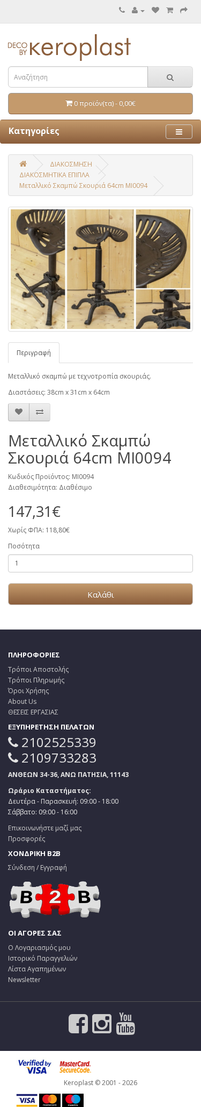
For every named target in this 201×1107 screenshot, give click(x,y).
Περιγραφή (34, 352)
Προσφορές (26, 838)
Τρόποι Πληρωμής (36, 680)
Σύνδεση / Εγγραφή (37, 867)
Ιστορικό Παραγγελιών (42, 958)
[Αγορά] (184, 10)
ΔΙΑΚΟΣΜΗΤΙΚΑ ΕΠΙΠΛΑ (54, 174)
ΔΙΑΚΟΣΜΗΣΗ (71, 164)
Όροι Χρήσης (28, 690)
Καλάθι (100, 594)
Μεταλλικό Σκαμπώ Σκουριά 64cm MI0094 (83, 185)
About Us (22, 701)
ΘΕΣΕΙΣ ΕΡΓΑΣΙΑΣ (33, 712)
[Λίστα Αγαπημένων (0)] (155, 10)
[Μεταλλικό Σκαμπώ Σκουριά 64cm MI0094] (100, 269)
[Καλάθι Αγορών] (169, 10)
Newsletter (24, 979)
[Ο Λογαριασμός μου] (138, 10)
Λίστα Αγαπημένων (37, 968)
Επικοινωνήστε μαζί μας (44, 828)
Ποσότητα (24, 546)
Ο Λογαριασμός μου (39, 947)
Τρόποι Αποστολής (38, 669)
